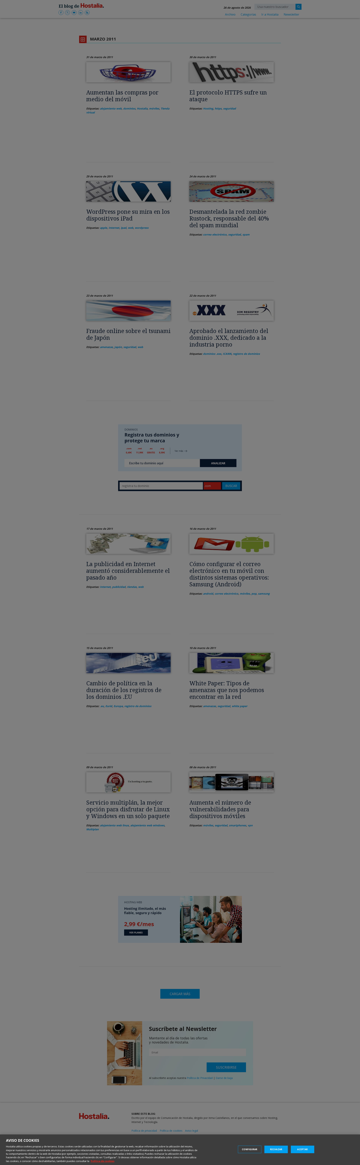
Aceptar (302, 1149)
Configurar (249, 1149)
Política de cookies (102, 1161)
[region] (180, 1149)
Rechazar (276, 1149)
